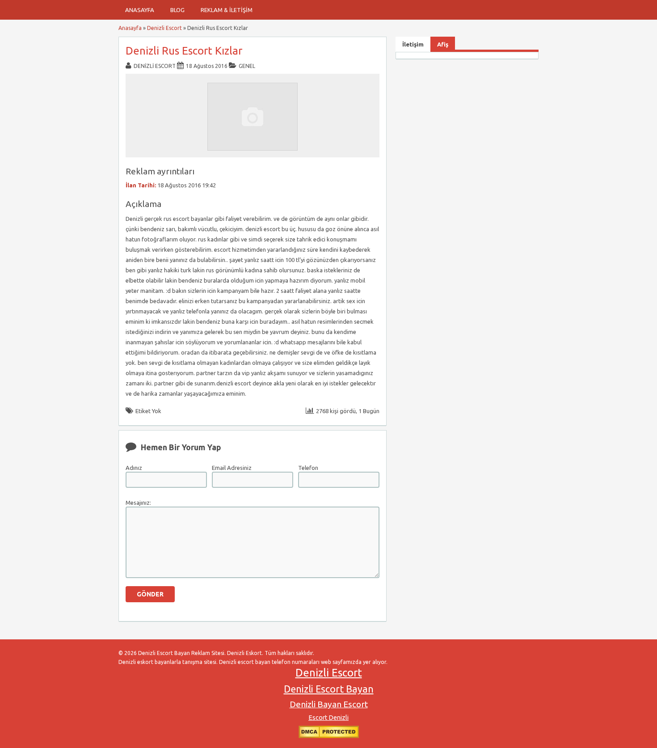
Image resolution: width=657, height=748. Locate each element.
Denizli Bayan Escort (329, 704)
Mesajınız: (138, 502)
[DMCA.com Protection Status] (329, 736)
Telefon (308, 468)
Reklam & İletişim (227, 10)
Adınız (134, 468)
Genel (247, 66)
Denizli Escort (164, 28)
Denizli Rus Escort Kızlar (184, 51)
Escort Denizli (328, 717)
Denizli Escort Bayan (329, 689)
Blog (177, 10)
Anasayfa (139, 10)
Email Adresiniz (232, 468)
